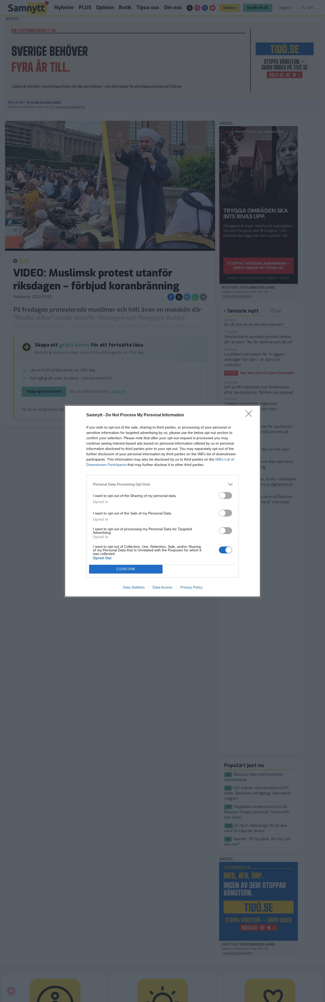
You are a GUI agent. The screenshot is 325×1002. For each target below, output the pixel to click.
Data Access (162, 587)
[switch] (225, 495)
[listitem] (162, 484)
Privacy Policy (191, 587)
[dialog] (162, 501)
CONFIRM (126, 569)
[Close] (250, 415)
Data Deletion (134, 587)
